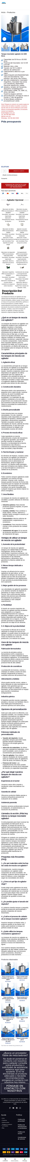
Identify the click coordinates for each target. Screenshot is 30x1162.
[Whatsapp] (20, 1107)
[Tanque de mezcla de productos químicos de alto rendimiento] (8, 989)
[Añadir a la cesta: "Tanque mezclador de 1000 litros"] (17, 1015)
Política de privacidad (21, 1120)
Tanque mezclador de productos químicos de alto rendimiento (8, 999)
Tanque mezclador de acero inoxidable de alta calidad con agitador (8, 978)
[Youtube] (13, 1107)
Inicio (3, 12)
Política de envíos (21, 1132)
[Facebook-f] (9, 1107)
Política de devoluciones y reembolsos (22, 1126)
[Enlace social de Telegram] (16, 178)
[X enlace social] (10, 178)
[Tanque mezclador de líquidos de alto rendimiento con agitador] (8, 1010)
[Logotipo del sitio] (3, 2)
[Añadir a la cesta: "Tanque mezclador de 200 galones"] (17, 1035)
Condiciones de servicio (22, 1138)
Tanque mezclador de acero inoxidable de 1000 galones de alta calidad (8, 1040)
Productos (11, 12)
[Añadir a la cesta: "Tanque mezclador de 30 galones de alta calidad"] (17, 994)
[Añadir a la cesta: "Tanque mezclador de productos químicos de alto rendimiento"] (3, 994)
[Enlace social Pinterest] (12, 178)
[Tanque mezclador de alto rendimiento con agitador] (22, 968)
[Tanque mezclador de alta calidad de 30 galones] (22, 989)
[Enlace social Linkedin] (14, 178)
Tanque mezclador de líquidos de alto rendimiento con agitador (8, 1019)
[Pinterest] (16, 1107)
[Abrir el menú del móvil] (28, 3)
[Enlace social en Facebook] (8, 178)
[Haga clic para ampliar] (4, 39)
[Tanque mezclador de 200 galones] (22, 1030)
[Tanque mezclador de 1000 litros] (22, 1010)
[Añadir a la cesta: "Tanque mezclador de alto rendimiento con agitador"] (17, 973)
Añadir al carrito (19, 170)
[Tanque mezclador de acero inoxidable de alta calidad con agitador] (8, 968)
